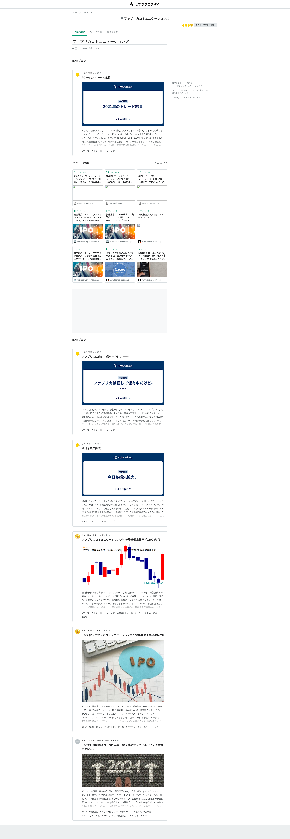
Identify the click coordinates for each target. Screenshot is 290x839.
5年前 (99, 73)
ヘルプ (195, 90)
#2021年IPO (110, 727)
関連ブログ (112, 32)
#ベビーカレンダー (109, 811)
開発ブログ (204, 90)
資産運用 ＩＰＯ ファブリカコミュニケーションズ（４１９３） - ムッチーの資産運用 (87, 217)
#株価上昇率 (151, 613)
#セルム (138, 811)
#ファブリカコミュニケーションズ (98, 151)
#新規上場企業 (96, 727)
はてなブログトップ (180, 93)
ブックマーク (80, 172)
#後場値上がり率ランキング (130, 613)
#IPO (84, 727)
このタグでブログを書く (206, 25)
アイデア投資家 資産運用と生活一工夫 (98, 740)
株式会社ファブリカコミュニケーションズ (152, 216)
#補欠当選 (93, 811)
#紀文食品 (121, 815)
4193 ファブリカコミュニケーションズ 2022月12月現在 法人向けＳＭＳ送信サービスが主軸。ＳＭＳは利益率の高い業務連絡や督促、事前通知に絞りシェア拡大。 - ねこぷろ (87, 179)
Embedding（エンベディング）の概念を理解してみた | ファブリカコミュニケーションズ (152, 255)
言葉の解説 (79, 32)
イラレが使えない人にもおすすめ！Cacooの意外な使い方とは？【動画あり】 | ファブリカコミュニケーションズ (120, 255)
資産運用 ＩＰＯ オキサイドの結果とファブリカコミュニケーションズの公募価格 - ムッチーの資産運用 (87, 255)
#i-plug (143, 815)
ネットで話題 (96, 32)
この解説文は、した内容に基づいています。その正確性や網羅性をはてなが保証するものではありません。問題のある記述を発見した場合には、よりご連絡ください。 (86, 49)
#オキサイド (126, 811)
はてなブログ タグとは (181, 90)
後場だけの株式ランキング (92, 535)
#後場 (84, 616)
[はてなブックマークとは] (91, 162)
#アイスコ (133, 815)
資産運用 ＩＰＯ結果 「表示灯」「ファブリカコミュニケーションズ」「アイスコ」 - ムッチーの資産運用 (120, 217)
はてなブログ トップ (83, 12)
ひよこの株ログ (88, 73)
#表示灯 (147, 811)
